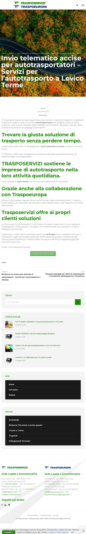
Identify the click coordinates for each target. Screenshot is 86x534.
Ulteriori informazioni (58, 532)
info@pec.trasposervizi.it (11, 494)
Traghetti (13, 436)
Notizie (12, 395)
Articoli (11, 53)
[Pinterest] (19, 262)
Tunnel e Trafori (16, 431)
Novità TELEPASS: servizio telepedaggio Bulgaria (35, 334)
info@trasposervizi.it (9, 492)
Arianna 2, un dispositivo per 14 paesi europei (33, 357)
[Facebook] (9, 262)
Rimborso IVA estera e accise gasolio (25, 425)
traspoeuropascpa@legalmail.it (57, 495)
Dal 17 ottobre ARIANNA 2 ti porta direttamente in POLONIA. (39, 322)
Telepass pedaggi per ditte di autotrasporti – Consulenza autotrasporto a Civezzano (64, 275)
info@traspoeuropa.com (54, 492)
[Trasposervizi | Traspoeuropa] (31, 4)
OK (72, 532)
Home (4, 53)
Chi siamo (13, 390)
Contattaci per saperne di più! (43, 253)
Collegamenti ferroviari (19, 441)
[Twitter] (13, 262)
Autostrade (14, 420)
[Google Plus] (16, 262)
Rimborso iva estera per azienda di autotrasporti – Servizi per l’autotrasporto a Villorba (21, 277)
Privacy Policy (32, 515)
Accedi (56, 515)
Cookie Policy (45, 515)
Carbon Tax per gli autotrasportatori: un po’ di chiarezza (37, 345)
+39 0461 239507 (11, 484)
